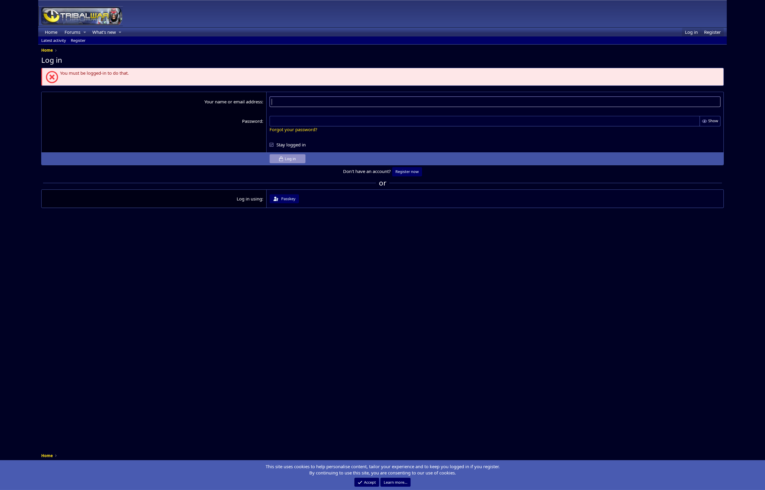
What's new (104, 32)
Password (252, 121)
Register (78, 40)
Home (51, 32)
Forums (72, 32)
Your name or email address (233, 102)
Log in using (249, 199)
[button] (85, 32)
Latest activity (53, 40)
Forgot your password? (293, 129)
